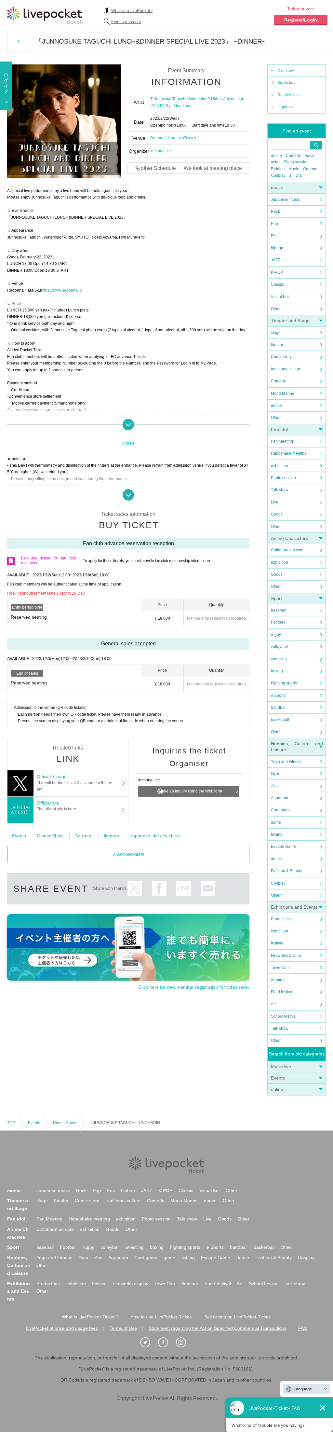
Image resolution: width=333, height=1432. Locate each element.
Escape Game (283, 846)
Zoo (274, 785)
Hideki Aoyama (224, 99)
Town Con (280, 967)
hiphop (277, 248)
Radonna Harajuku (167, 138)
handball (278, 707)
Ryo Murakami (178, 105)
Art (273, 1004)
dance (276, 405)
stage (276, 332)
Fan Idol (279, 429)
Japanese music (285, 199)
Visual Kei (280, 297)
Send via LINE (183, 888)
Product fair (281, 919)
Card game (281, 810)
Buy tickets (286, 82)
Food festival (282, 992)
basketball (280, 719)
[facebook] (166, 1342)
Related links (288, 95)
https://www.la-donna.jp (61, 290)
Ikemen (111, 835)
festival (277, 943)
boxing (277, 671)
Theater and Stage (290, 320)
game (276, 822)
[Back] (18, 41)
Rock (275, 211)
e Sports (278, 695)
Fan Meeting (282, 441)
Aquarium (279, 798)
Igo (241, 99)
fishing (277, 834)
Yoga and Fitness (286, 761)
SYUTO (158, 105)
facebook (159, 888)
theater (277, 344)
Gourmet (310, 169)
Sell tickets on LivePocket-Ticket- (238, 1316)
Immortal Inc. (161, 151)
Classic (277, 284)
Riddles (278, 169)
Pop (274, 223)
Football (278, 622)
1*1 (299, 175)
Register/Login (300, 19)
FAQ (302, 1328)
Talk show (279, 490)
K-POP (277, 272)
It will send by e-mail (208, 888)
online (276, 155)
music (277, 187)
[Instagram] (184, 1342)
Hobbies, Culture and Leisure (18, 1265)
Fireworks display (286, 955)
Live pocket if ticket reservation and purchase (44, 15)
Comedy (293, 155)
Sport (276, 598)
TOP (11, 1123)
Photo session (296, 162)
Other (276, 309)
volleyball (279, 646)
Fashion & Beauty (286, 871)
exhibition (279, 465)
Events (278, 1078)
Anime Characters (289, 538)
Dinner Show (50, 835)
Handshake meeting (289, 453)
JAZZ (275, 260)
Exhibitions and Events (294, 907)
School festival (284, 1016)
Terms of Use (123, 1328)
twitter (134, 888)
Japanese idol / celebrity (155, 835)
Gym (275, 773)
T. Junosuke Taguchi (168, 99)
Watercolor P (198, 99)
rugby (276, 634)
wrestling (279, 659)
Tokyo (189, 138)
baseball (278, 610)
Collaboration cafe (287, 550)
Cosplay (278, 175)
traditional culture (286, 369)
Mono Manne (282, 393)
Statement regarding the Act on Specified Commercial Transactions (217, 1328)
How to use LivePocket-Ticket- (161, 1316)
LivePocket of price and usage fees (62, 1328)
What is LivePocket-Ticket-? (90, 1316)
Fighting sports (284, 683)
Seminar (278, 979)
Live (274, 502)
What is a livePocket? (132, 10)
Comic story (281, 356)
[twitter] (148, 1342)
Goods (277, 514)
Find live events (126, 21)
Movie (293, 169)
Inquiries (285, 107)
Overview (285, 70)
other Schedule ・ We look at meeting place (191, 168)
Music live (281, 1066)
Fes (274, 236)
